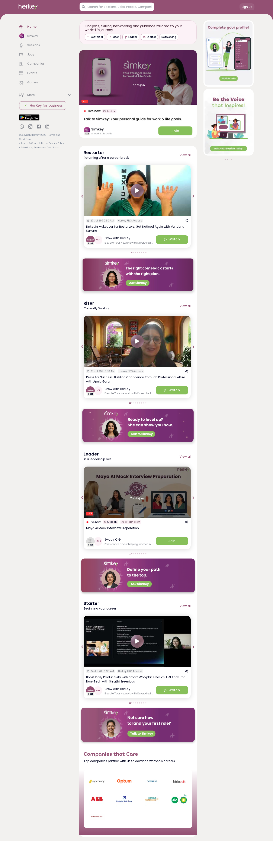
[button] (46, 26)
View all (186, 155)
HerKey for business (46, 105)
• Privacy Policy (55, 143)
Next (193, 196)
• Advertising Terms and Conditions (39, 147)
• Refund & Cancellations (33, 143)
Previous (82, 196)
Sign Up (247, 7)
